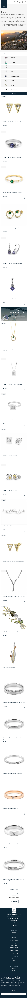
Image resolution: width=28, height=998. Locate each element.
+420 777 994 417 (14, 920)
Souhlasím (13, 994)
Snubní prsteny (14, 945)
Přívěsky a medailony (14, 939)
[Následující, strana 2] (14, 893)
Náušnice (14, 934)
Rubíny (14, 963)
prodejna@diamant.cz (15, 922)
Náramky (14, 935)
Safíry (14, 960)
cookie (13, 987)
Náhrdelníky (14, 937)
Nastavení (14, 990)
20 (17, 893)
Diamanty (14, 958)
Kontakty (14, 970)
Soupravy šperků (14, 940)
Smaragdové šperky (14, 953)
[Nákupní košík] (22, 2)
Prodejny (14, 972)
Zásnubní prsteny (14, 947)
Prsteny (14, 932)
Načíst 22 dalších (14, 889)
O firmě (14, 968)
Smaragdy (14, 962)
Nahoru (15, 901)
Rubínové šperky (14, 950)
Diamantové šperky (14, 948)
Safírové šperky (14, 952)
